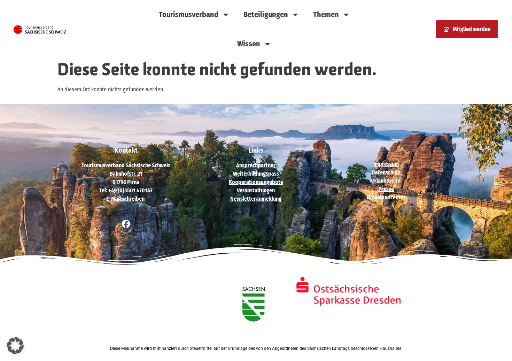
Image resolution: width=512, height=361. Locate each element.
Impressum (386, 164)
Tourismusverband (188, 14)
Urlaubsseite (386, 180)
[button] (15, 345)
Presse (386, 189)
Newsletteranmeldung (255, 198)
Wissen (248, 43)
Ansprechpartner (256, 165)
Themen (326, 14)
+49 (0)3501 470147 (130, 190)
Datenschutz (386, 172)
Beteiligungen (265, 14)
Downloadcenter (386, 197)
